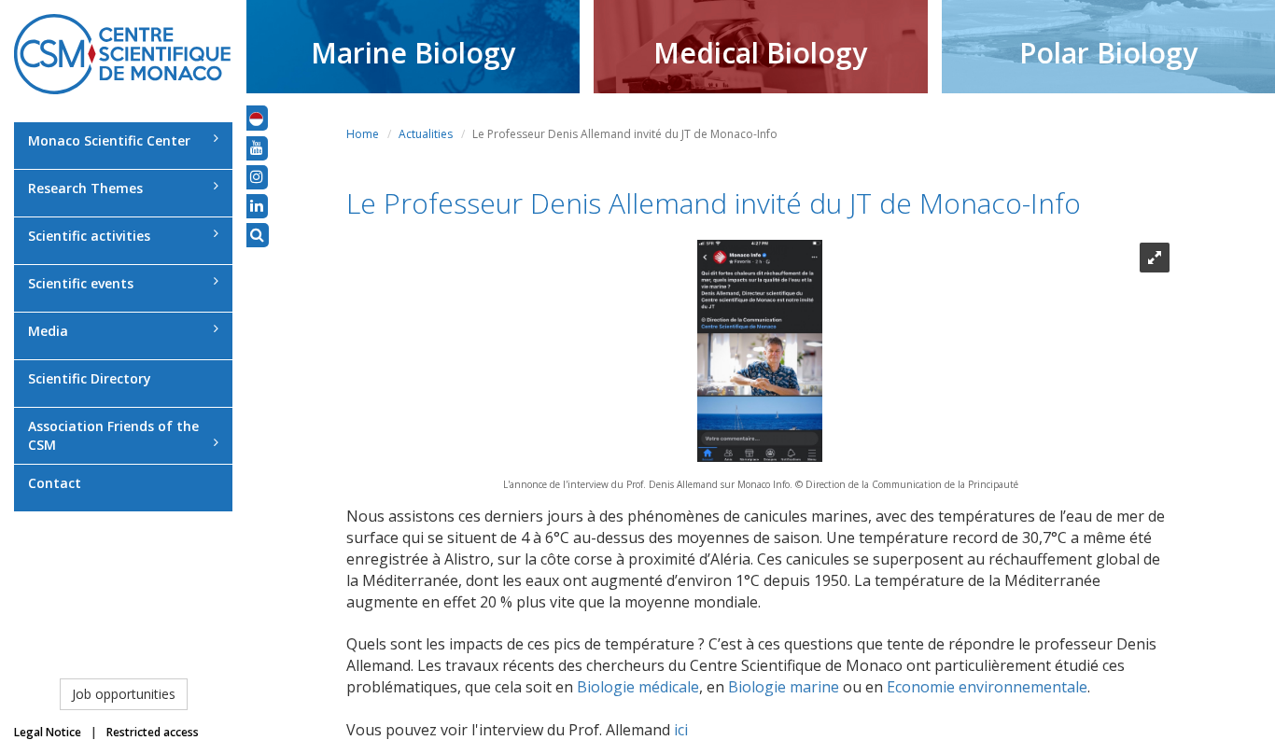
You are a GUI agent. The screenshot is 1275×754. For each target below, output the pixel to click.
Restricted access (152, 732)
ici (679, 729)
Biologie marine (783, 687)
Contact (54, 483)
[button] (256, 117)
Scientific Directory (89, 378)
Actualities (426, 134)
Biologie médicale (638, 687)
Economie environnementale (987, 687)
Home (362, 134)
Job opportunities (123, 694)
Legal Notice (47, 732)
